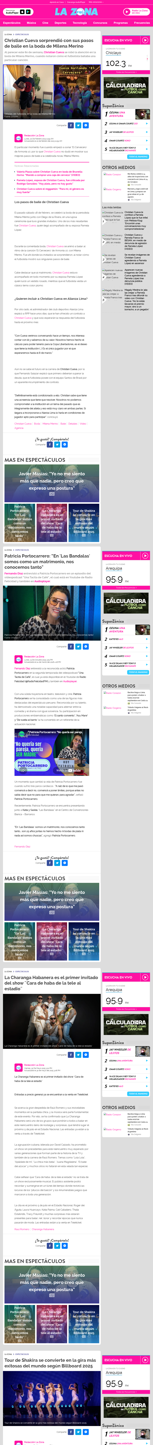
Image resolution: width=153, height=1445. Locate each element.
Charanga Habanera (43, 1229)
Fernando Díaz (13, 573)
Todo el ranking (138, 156)
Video (83, 423)
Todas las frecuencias (126, 72)
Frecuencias (142, 23)
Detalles (72, 423)
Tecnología (80, 23)
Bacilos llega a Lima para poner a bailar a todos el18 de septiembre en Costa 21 (138, 696)
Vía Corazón (136, 185)
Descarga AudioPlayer (76, 2)
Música (31, 23)
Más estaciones (95, 2)
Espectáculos (11, 23)
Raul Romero (21, 1229)
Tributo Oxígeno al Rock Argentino (138, 708)
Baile (63, 423)
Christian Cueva (54, 52)
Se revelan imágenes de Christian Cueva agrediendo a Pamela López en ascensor (137, 258)
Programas (121, 23)
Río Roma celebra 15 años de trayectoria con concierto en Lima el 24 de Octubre (138, 178)
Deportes (60, 23)
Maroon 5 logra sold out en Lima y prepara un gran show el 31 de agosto (138, 193)
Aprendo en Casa (57, 2)
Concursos (100, 23)
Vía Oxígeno (136, 200)
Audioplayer (42, 581)
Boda (37, 423)
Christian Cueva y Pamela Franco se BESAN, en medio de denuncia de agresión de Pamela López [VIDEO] (136, 242)
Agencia (18, 428)
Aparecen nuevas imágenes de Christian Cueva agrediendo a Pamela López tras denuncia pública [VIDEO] (136, 277)
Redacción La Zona (34, 135)
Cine (45, 23)
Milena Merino (50, 423)
